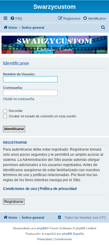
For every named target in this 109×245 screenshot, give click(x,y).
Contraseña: (13, 88)
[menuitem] (16, 18)
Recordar (15, 111)
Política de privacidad (58, 189)
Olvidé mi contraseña (18, 99)
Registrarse (13, 202)
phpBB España (73, 233)
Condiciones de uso (20, 189)
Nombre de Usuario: (19, 74)
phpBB (42, 228)
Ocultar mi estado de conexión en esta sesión (42, 116)
